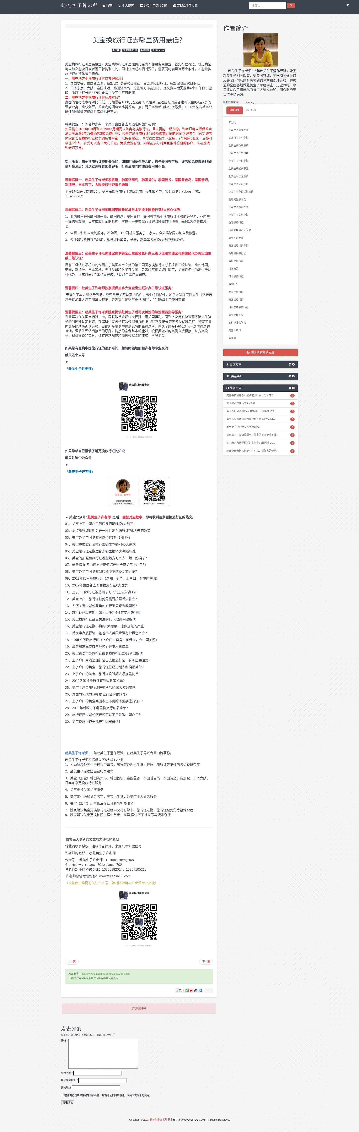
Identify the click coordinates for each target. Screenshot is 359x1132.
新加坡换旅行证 (237, 253)
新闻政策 (234, 268)
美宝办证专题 (236, 238)
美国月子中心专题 (238, 137)
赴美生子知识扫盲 (238, 184)
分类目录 (235, 110)
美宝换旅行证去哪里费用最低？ (139, 39)
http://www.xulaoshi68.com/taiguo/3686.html (105, 973)
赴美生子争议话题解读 (241, 191)
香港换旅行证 (236, 222)
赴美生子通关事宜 (238, 168)
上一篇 (72, 961)
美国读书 (234, 338)
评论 (64, 1040)
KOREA (233, 284)
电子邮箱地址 (69, 1080)
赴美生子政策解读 (238, 145)
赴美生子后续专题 (238, 130)
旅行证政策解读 (237, 322)
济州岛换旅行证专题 (240, 230)
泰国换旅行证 (131, 50)
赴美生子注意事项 (238, 153)
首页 (108, 5)
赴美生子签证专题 (238, 160)
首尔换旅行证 (236, 261)
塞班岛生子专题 (187, 5)
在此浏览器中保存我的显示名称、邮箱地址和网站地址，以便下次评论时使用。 (108, 1095)
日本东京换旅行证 (238, 307)
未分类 (232, 122)
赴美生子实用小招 (238, 214)
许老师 (146, 50)
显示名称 (67, 1073)
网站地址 (66, 1087)
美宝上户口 (235, 330)
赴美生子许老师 (158, 1119)
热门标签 (251, 110)
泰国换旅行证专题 (238, 245)
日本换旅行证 (236, 276)
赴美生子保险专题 (155, 5)
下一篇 (206, 961)
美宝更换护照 (236, 315)
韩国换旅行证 (236, 292)
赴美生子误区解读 (238, 176)
